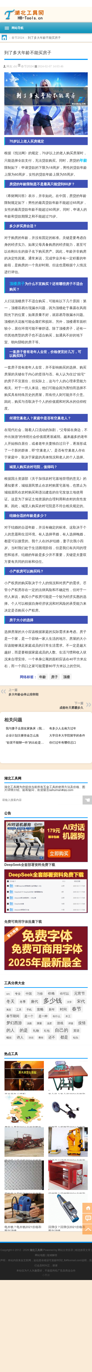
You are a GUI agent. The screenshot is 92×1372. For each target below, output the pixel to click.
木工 (68, 1016)
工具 (18, 1009)
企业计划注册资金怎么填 (22, 735)
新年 (52, 1009)
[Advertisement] (46, 1326)
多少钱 (52, 1000)
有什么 (56, 1016)
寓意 (8, 1009)
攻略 (40, 1009)
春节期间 (12, 1015)
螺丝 (9, 1037)
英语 (76, 1030)
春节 (76, 1008)
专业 (18, 993)
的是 (24, 1030)
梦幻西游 (14, 1022)
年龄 (83, 160)
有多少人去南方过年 (62, 728)
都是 (64, 1037)
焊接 (70, 1023)
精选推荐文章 (83, 1250)
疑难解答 (52, 1255)
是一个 (28, 1016)
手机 (29, 1009)
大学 (69, 1001)
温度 (49, 1023)
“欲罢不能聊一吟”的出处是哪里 (26, 742)
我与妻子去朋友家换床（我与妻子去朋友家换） (26, 728)
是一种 (43, 1016)
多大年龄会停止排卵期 (24, 694)
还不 (51, 1037)
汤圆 (29, 1023)
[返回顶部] (87, 1229)
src (8, 993)
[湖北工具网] (46, 14)
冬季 (23, 1001)
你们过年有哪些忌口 (62, 742)
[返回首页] (87, 1207)
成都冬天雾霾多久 (71, 707)
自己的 (61, 1030)
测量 (39, 1023)
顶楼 (13, 283)
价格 (51, 993)
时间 (63, 1009)
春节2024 (18, 37)
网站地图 (40, 1255)
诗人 (20, 1037)
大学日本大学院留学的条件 (67, 735)
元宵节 (79, 993)
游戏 (60, 1022)
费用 (41, 1037)
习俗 (40, 993)
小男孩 (46, 1275)
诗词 (31, 1037)
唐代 (34, 1001)
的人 (10, 1030)
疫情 (82, 1022)
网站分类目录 (65, 1250)
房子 (21, 283)
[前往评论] (87, 1218)
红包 (47, 1030)
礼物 (36, 1030)
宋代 (81, 1001)
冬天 (10, 1001)
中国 (29, 993)
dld (15, 66)
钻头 (75, 1037)
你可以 (64, 993)
